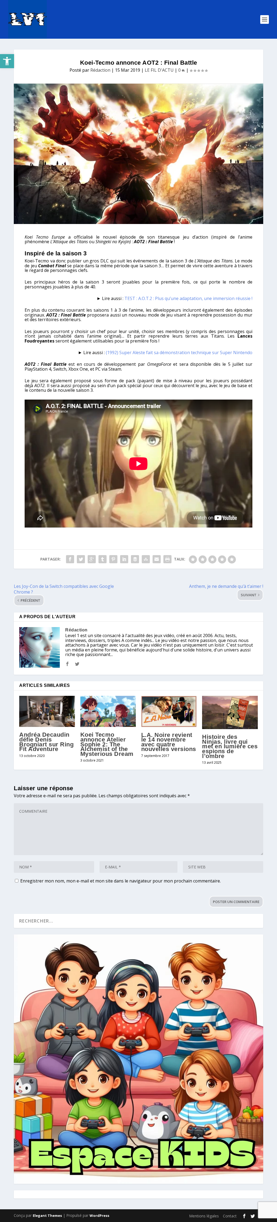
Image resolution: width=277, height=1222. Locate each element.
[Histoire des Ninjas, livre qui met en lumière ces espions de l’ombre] (230, 712)
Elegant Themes (47, 1215)
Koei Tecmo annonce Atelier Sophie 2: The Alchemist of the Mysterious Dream (107, 744)
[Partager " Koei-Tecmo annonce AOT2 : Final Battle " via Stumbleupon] (145, 559)
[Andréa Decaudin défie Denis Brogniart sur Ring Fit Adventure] (47, 711)
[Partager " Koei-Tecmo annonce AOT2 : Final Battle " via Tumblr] (102, 559)
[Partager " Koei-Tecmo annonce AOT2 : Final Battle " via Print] (167, 559)
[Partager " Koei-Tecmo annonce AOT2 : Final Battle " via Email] (156, 559)
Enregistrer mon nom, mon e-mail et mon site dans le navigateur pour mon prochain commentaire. (120, 881)
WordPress (99, 1215)
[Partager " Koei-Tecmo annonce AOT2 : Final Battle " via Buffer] (135, 559)
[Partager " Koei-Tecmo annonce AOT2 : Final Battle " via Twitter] (80, 559)
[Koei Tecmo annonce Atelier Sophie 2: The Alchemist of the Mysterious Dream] (108, 711)
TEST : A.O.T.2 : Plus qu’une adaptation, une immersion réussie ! (188, 298)
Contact (230, 1215)
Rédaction (100, 70)
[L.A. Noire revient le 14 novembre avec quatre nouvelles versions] (169, 711)
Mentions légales (204, 1215)
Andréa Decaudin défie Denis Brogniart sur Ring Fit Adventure (46, 741)
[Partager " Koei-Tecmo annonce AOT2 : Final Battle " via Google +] (91, 559)
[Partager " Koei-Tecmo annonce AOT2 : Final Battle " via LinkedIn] (124, 559)
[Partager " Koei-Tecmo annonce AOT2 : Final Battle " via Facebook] (70, 559)
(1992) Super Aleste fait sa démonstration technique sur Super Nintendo (179, 352)
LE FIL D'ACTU (159, 70)
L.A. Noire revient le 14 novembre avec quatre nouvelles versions (168, 742)
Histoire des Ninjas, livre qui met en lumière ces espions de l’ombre (230, 746)
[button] (7, 61)
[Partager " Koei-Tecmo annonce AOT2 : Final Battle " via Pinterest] (113, 559)
